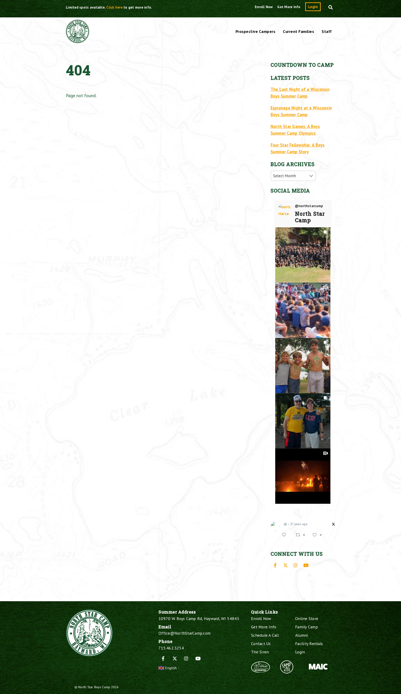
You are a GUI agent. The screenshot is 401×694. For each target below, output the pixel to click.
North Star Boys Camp (94, 687)
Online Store (306, 618)
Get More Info (288, 7)
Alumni (301, 635)
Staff (327, 31)
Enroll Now (264, 7)
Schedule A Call (265, 635)
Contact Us (261, 643)
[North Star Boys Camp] (77, 40)
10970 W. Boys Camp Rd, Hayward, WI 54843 (198, 618)
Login (313, 6)
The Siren (260, 652)
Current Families (298, 31)
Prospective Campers (255, 31)
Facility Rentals (309, 643)
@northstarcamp (309, 206)
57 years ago (298, 524)
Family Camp (306, 627)
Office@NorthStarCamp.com (184, 633)
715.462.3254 (171, 648)
